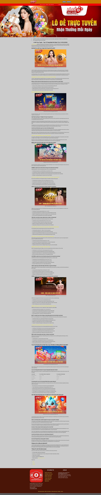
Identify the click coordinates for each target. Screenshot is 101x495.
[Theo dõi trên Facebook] (30, 488)
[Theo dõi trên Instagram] (32, 488)
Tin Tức (63, 4)
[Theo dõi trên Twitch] (36, 488)
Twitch (33, 461)
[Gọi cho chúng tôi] (34, 488)
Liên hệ (62, 491)
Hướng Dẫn (55, 4)
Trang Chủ (37, 4)
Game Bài (47, 4)
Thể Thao (43, 4)
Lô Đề (49, 4)
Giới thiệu (59, 491)
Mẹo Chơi (52, 4)
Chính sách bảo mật (54, 491)
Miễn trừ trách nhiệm (48, 491)
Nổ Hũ (41, 4)
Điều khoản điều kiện (41, 491)
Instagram (33, 464)
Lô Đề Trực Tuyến (34, 44)
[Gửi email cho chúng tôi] (33, 488)
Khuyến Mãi (60, 4)
